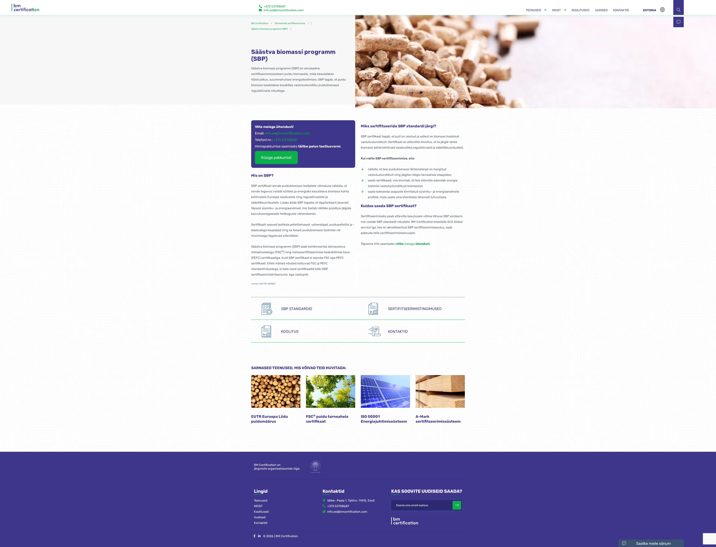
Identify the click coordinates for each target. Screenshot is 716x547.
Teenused (260, 500)
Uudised (260, 517)
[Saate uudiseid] (457, 505)
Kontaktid (260, 523)
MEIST (258, 506)
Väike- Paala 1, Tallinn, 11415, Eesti (351, 500)
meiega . (412, 244)
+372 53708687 (274, 6)
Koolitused (261, 511)
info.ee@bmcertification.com (284, 10)
